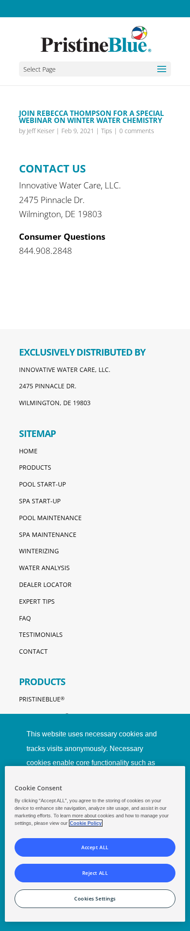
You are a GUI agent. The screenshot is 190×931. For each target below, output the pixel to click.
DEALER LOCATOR (45, 584)
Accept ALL (95, 847)
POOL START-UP (42, 484)
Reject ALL (95, 873)
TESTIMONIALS (41, 634)
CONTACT (33, 651)
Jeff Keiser (40, 130)
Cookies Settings (95, 898)
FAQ (25, 618)
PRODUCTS (35, 467)
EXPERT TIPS (37, 601)
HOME (28, 451)
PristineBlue (42, 699)
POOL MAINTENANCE (50, 517)
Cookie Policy (86, 823)
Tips (106, 130)
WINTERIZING (39, 551)
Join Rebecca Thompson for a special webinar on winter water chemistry (91, 116)
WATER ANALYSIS (44, 567)
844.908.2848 (45, 251)
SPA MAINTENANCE (47, 534)
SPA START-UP (40, 501)
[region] (95, 844)
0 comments (136, 130)
